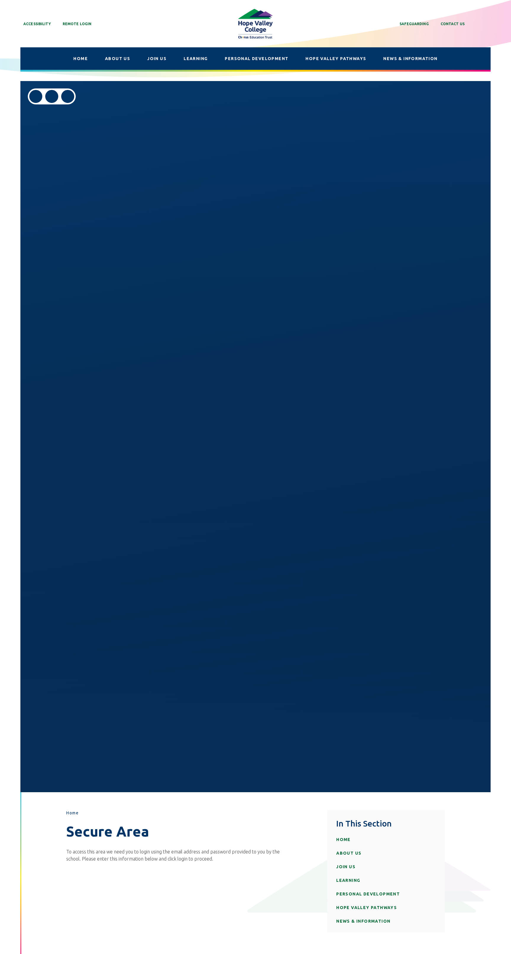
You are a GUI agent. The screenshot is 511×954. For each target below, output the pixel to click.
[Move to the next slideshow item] (51, 96)
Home (72, 813)
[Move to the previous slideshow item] (35, 96)
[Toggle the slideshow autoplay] (67, 96)
